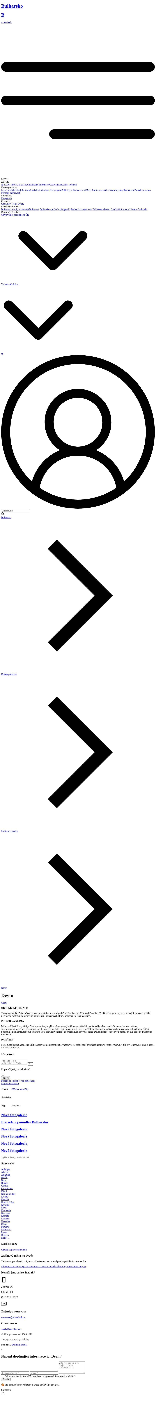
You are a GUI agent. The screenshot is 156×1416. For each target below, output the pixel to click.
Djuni (4, 1191)
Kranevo (5, 1213)
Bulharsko (6, 517)
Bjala (3, 1180)
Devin (4, 988)
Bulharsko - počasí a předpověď (55, 209)
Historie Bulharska (138, 209)
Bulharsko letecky (10, 209)
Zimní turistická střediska (37, 190)
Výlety (21, 204)
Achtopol (5, 1169)
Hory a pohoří (56, 190)
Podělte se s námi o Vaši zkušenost (17, 1080)
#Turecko (14, 1266)
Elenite (4, 1196)
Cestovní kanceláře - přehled (63, 184)
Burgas (4, 1183)
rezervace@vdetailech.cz (13, 1317)
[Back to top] (24, 1413)
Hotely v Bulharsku (73, 190)
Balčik (4, 1177)
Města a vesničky (100, 190)
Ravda (4, 1232)
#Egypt (82, 1266)
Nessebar (5, 1221)
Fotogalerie (6, 198)
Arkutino (5, 1174)
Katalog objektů (9, 674)
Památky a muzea (142, 190)
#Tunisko (43, 1266)
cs (2, 353)
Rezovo (5, 1235)
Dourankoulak (8, 1194)
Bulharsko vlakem (101, 209)
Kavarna (5, 1205)
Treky (14, 204)
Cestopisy (6, 204)
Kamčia (5, 1199)
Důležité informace (39, 184)
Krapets (5, 1216)
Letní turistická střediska (13, 190)
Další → (5, 1237)
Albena (4, 1172)
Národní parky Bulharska (121, 190)
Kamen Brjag (7, 1202)
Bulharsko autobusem (81, 209)
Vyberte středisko (9, 284)
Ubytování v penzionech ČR (15, 214)
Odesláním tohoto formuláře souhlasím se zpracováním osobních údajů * (40, 1376)
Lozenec (5, 1218)
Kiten (4, 1207)
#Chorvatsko (32, 1266)
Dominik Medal (19, 1344)
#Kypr (22, 1266)
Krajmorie (6, 1210)
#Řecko (5, 1266)
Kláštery (87, 190)
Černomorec (7, 1188)
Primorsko (6, 1229)
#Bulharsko (73, 1266)
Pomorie (5, 1227)
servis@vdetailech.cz (11, 1329)
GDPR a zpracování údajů (14, 1249)
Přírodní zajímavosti (10, 193)
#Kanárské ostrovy (57, 1266)
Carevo (4, 1185)
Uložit (4, 1003)
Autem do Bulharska (29, 209)
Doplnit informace (10, 1083)
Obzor (4, 1224)
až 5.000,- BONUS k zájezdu (15, 184)
